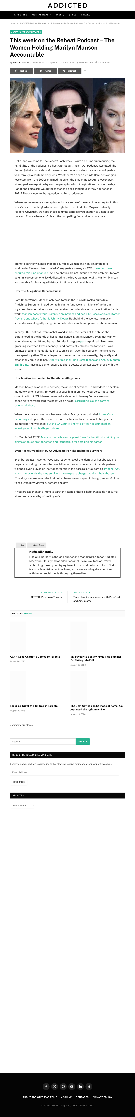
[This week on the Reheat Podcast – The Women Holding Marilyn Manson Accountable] (67, 115)
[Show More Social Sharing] (84, 71)
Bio (22, 545)
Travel (85, 14)
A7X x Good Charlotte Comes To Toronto (35, 656)
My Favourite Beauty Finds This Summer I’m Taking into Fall (95, 658)
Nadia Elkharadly (21, 62)
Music (60, 14)
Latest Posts (38, 545)
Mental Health (42, 14)
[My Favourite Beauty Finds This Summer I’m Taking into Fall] (97, 637)
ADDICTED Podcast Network (26, 32)
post (83, 341)
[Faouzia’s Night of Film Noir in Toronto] (37, 686)
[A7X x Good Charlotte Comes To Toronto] (37, 637)
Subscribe (19, 782)
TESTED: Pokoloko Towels (46, 597)
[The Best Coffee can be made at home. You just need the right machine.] (97, 686)
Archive (66, 1097)
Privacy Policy (102, 1097)
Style (73, 14)
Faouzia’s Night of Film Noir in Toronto (34, 705)
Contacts (82, 1097)
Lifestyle (20, 14)
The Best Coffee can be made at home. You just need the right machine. (96, 707)
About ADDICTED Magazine (40, 1097)
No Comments (86, 62)
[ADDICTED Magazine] (67, 5)
